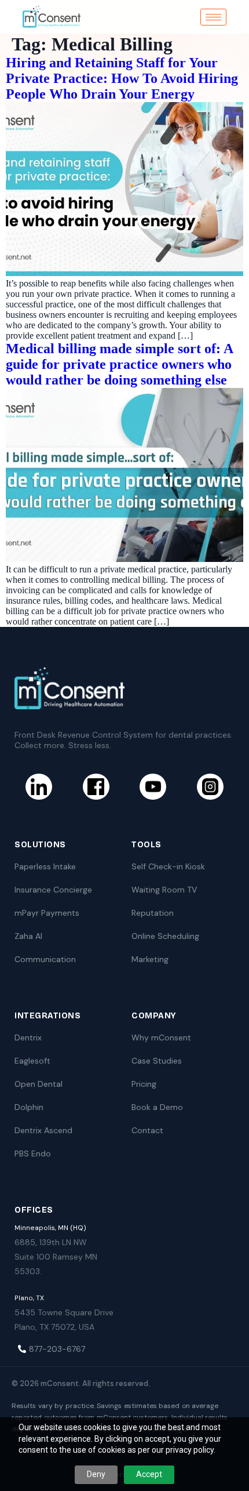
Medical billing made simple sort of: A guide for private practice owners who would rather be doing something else (119, 364)
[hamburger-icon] (213, 17)
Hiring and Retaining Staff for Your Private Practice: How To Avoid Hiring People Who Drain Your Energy (122, 78)
